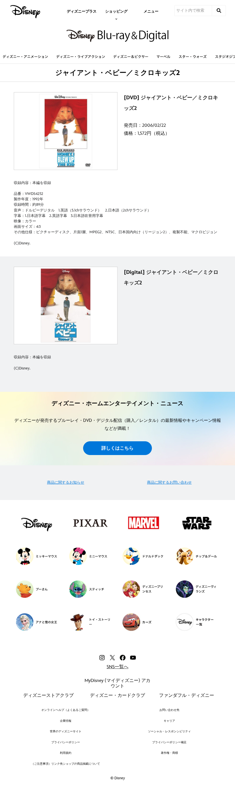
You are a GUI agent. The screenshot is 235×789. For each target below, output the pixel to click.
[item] (116, 11)
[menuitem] (82, 11)
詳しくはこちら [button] (117, 448)
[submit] (219, 10)
